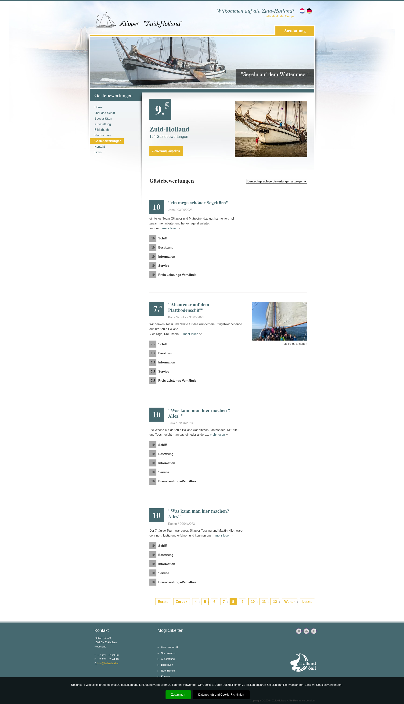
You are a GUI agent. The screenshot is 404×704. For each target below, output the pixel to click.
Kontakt (99, 146)
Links (98, 152)
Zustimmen (178, 694)
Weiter (289, 602)
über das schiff (169, 647)
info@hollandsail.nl (107, 663)
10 (253, 602)
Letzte (307, 602)
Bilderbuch (101, 130)
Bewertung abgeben (166, 150)
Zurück (181, 602)
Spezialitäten (103, 118)
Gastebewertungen (107, 141)
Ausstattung (295, 31)
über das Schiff (104, 113)
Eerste (163, 602)
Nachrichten (102, 135)
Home (98, 107)
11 (264, 602)
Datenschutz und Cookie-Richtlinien (221, 694)
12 (275, 602)
